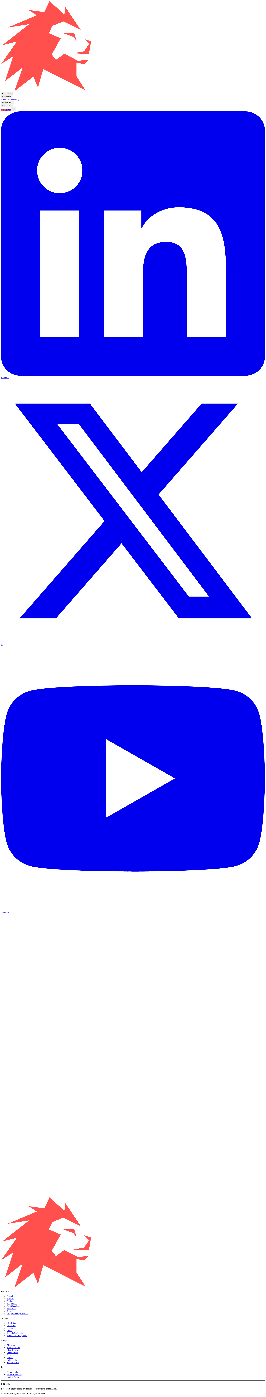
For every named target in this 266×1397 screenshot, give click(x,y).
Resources (6, 102)
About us (11, 1345)
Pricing (16, 99)
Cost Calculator (13, 1306)
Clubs (9, 1330)
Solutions (6, 97)
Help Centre (12, 1360)
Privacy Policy (13, 1372)
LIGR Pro (11, 1325)
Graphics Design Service (17, 1313)
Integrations (12, 1303)
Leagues (10, 1328)
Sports (9, 1311)
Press (9, 1355)
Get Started (6, 110)
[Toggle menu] (13, 109)
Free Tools (11, 1308)
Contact (10, 1357)
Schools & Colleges (15, 1333)
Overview (11, 1296)
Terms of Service (14, 1374)
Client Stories (7, 99)
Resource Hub (13, 1362)
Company (6, 106)
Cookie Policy (13, 1377)
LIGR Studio (12, 1323)
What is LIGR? (13, 1347)
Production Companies (17, 1335)
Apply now (6, 1082)
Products (5, 93)
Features (10, 1298)
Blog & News (13, 1350)
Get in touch (6, 1118)
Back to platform (8, 1200)
